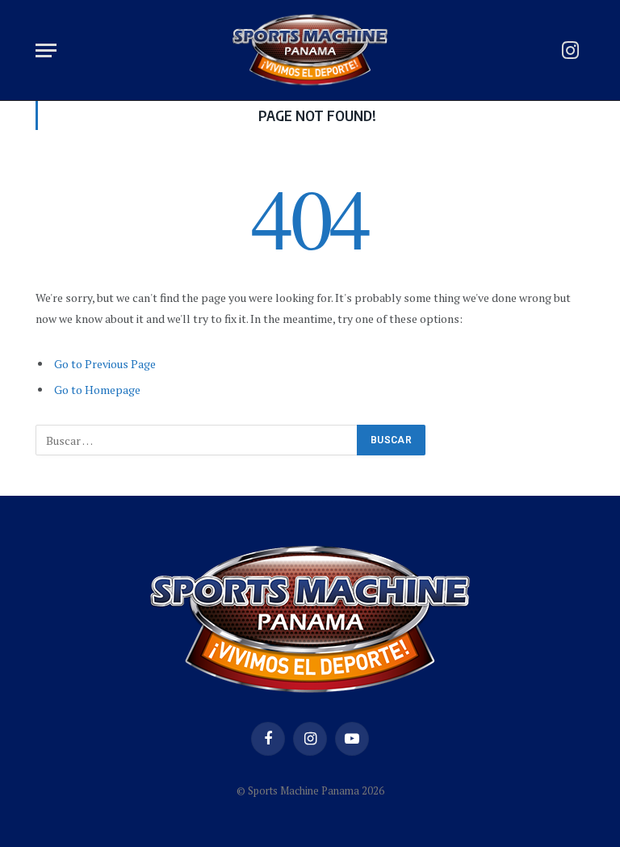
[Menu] (46, 50)
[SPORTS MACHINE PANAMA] (310, 50)
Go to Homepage (97, 389)
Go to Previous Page (105, 363)
